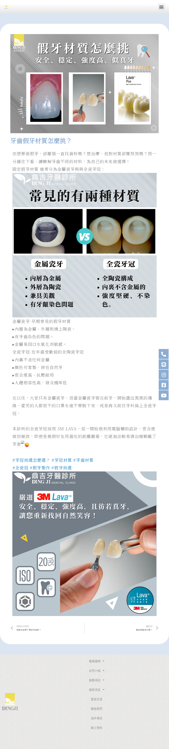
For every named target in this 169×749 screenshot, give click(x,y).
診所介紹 (95, 670)
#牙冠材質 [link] (62, 460)
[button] (161, 6)
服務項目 (95, 680)
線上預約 (96, 727)
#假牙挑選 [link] (61, 468)
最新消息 (95, 689)
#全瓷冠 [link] (20, 468)
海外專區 (96, 718)
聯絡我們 (96, 708)
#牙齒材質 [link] (83, 460)
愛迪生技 (96, 699)
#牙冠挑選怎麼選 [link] (29, 460)
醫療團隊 (95, 661)
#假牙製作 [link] (40, 468)
